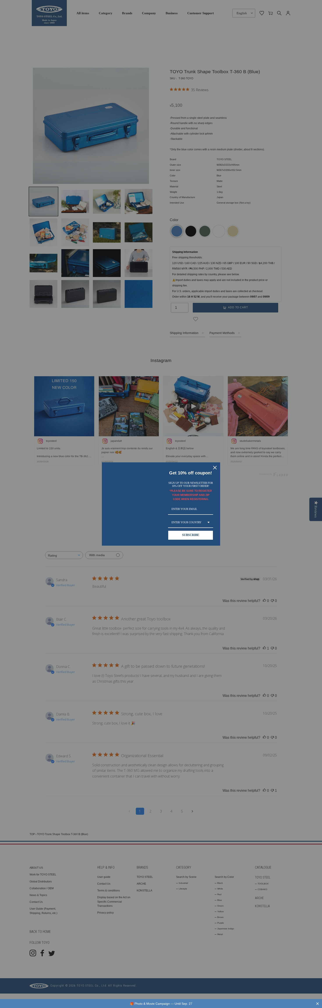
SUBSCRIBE (190, 535)
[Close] (215, 467)
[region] (161, 1003)
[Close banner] (317, 1003)
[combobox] (190, 522)
